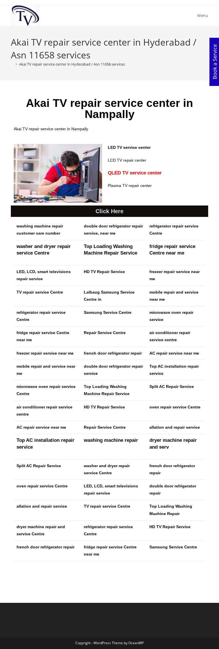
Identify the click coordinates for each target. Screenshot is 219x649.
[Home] (12, 64)
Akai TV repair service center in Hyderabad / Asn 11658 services (72, 64)
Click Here (109, 211)
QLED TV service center (135, 173)
